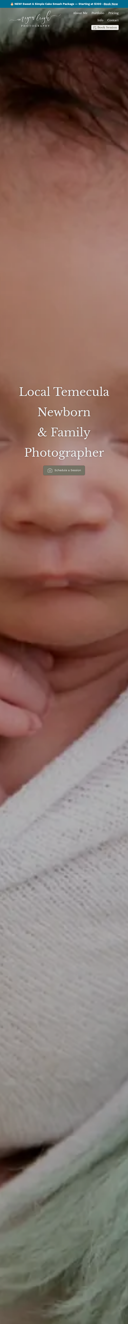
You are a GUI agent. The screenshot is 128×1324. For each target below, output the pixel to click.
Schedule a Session (67, 470)
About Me (80, 13)
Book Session (107, 27)
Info (100, 20)
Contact (113, 20)
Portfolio (97, 13)
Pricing (113, 13)
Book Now (111, 3)
